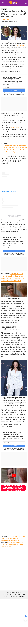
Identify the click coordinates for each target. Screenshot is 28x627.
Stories (4, 9)
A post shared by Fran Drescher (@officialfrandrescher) (14, 216)
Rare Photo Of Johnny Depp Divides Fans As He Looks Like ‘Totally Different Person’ (12, 545)
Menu (3, 2)
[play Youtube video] (14, 475)
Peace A (6, 19)
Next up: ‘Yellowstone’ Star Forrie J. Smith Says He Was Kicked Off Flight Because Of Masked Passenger (13, 488)
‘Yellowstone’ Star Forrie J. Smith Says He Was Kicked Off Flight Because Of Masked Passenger (13, 538)
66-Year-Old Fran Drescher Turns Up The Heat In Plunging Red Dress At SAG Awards (13, 277)
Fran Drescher (20, 45)
